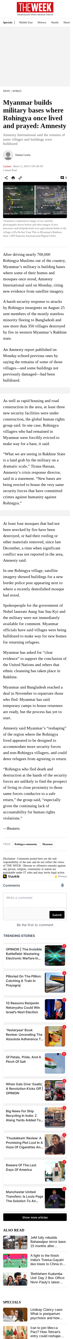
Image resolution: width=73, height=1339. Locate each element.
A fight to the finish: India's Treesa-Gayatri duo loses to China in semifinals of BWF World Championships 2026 (47, 1266)
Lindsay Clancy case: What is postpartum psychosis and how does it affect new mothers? (46, 1318)
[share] (6, 178)
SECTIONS (6, 10)
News (6, 91)
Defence (42, 22)
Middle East (26, 22)
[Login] (61, 11)
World (16, 91)
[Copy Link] (20, 178)
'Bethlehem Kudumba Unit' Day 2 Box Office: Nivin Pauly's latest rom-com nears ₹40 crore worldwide (47, 1282)
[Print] (13, 178)
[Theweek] (35, 7)
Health (55, 22)
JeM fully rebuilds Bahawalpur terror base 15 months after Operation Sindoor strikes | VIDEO (48, 1246)
